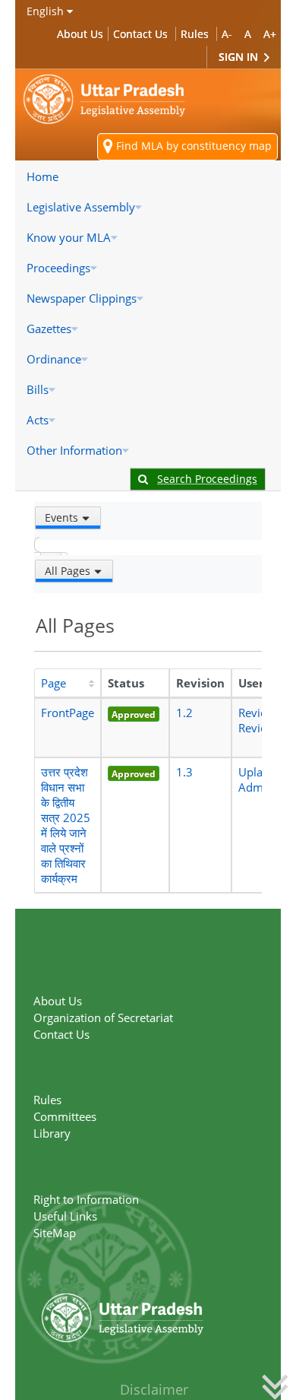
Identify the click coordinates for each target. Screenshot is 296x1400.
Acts (38, 419)
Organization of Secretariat (103, 1017)
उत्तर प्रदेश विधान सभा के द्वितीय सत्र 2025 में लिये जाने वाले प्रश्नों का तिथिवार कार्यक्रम (65, 825)
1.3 (184, 771)
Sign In (240, 56)
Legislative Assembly (81, 206)
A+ (269, 34)
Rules (195, 34)
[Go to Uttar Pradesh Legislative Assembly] (104, 99)
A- (227, 34)
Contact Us (140, 34)
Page (53, 682)
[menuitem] (148, 176)
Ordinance (54, 359)
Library (52, 1133)
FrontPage (67, 712)
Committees (64, 1116)
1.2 (184, 712)
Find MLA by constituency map (192, 145)
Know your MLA (69, 237)
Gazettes (49, 328)
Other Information (74, 450)
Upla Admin (255, 779)
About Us (80, 34)
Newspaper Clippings (82, 298)
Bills (38, 389)
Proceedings (58, 267)
